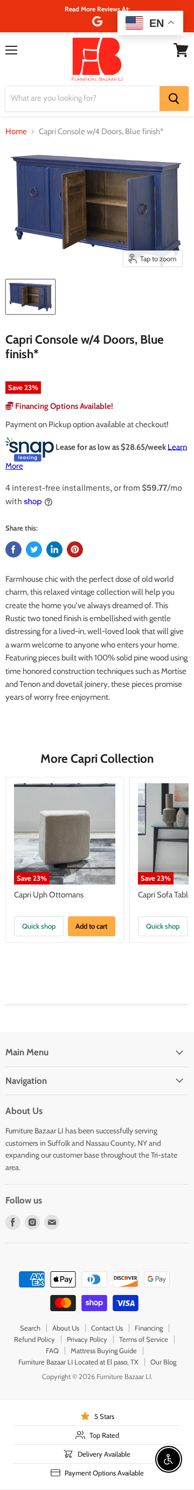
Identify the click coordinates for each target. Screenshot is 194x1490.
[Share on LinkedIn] (54, 549)
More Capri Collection (97, 758)
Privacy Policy (87, 1339)
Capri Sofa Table (165, 895)
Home (16, 131)
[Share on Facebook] (13, 549)
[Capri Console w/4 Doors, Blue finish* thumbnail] (30, 297)
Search (30, 1328)
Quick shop (39, 926)
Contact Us (107, 1328)
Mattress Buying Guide (104, 1350)
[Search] (174, 98)
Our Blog (163, 1361)
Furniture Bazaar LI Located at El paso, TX (78, 1361)
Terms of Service (143, 1339)
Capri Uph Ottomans (49, 895)
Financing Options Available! (63, 406)
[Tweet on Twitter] (34, 549)
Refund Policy (34, 1339)
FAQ (52, 1350)
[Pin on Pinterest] (75, 549)
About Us (65, 1328)
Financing (149, 1328)
